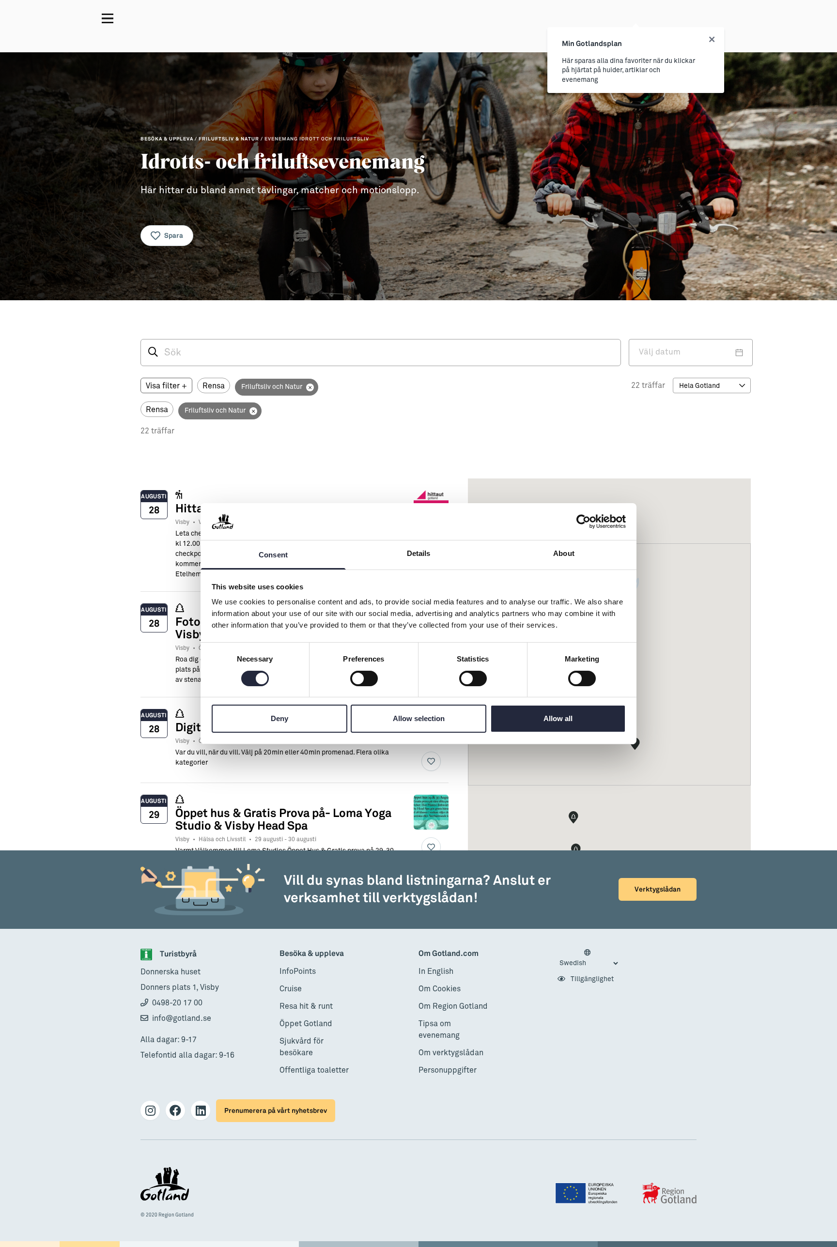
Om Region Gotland (453, 1006)
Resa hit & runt (306, 1006)
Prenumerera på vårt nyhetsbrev (275, 1111)
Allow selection (419, 718)
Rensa (213, 386)
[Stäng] (711, 40)
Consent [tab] (273, 555)
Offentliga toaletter (314, 1070)
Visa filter (166, 386)
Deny (279, 718)
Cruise (290, 989)
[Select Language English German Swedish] (589, 958)
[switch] (364, 678)
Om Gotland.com (448, 953)
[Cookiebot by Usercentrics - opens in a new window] (583, 521)
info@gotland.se (181, 1018)
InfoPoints (297, 971)
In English (435, 971)
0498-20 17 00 (177, 1003)
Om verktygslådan (450, 1053)
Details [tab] (419, 553)
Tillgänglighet (591, 979)
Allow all (558, 718)
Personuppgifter (447, 1070)
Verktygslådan (658, 889)
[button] (576, 850)
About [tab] (563, 553)
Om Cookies (439, 989)
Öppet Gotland (305, 1024)
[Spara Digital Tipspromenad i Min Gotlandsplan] (431, 761)
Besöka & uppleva (311, 953)
